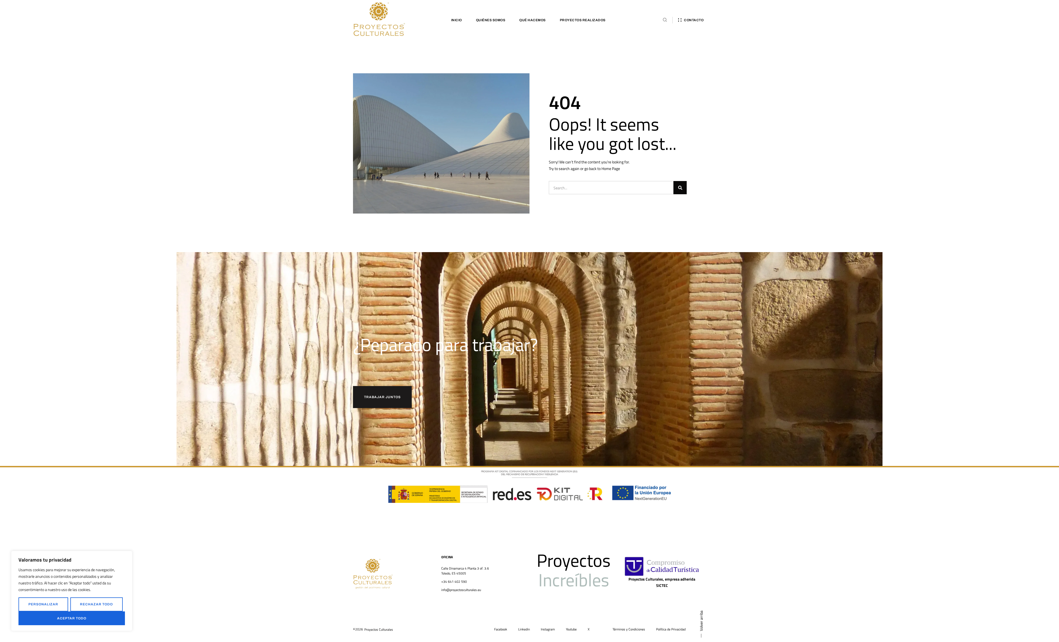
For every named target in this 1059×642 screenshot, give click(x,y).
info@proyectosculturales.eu (461, 589)
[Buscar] (680, 187)
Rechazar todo (96, 604)
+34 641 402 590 (454, 581)
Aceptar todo (71, 618)
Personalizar (43, 604)
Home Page (610, 168)
